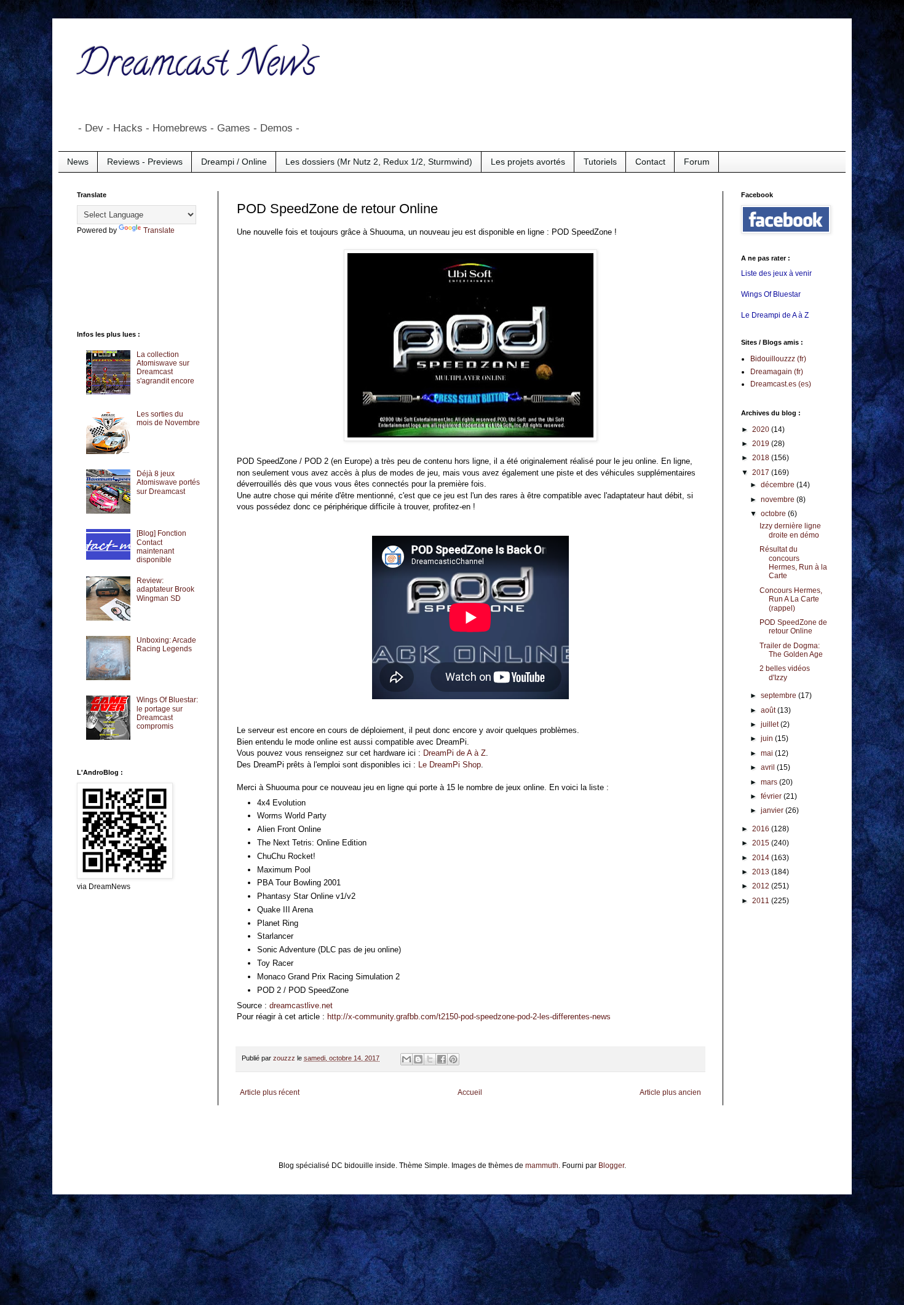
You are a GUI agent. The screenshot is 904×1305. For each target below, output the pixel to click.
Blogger (611, 1165)
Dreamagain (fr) (776, 371)
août (769, 710)
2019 (761, 443)
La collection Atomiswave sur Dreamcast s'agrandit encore (165, 367)
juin (768, 738)
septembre (779, 695)
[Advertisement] (126, 281)
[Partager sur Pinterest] (453, 1059)
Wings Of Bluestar (771, 294)
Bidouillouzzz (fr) (778, 359)
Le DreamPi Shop (449, 764)
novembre (778, 499)
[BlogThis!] (418, 1059)
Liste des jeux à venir (776, 273)
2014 (761, 857)
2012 (761, 886)
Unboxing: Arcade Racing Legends (166, 644)
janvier (773, 810)
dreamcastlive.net (301, 1005)
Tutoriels (600, 162)
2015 (761, 843)
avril (769, 767)
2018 (761, 457)
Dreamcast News (197, 67)
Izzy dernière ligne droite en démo (790, 530)
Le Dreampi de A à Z (775, 315)
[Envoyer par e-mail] (406, 1059)
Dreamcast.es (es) (780, 384)
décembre (778, 484)
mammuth (541, 1165)
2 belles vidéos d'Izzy (784, 672)
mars (770, 782)
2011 (761, 900)
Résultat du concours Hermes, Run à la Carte (793, 562)
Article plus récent (269, 1092)
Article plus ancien (670, 1092)
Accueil (470, 1092)
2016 (761, 829)
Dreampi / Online (234, 162)
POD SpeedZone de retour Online (793, 626)
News (78, 162)
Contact (650, 162)
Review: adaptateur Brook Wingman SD (165, 589)
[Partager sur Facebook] (441, 1059)
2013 (761, 872)
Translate (159, 230)
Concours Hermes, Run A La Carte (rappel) (790, 599)
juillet (770, 724)
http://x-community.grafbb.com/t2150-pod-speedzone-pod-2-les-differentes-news (469, 1016)
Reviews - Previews (145, 162)
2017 (761, 472)
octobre (774, 513)
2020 (761, 429)
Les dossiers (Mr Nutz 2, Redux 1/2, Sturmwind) (378, 162)
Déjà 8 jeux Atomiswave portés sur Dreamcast (168, 482)
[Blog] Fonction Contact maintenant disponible (161, 546)
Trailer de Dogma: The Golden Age (791, 650)
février (772, 796)
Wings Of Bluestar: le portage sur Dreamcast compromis (167, 713)
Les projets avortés (528, 162)
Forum (697, 162)
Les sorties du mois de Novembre (168, 418)
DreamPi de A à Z (454, 753)
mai (768, 753)
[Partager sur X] (430, 1059)
